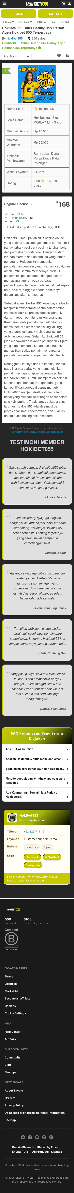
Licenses (11, 983)
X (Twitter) (52, 857)
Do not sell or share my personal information (35, 1112)
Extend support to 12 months (35, 227)
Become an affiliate (17, 998)
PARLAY (41, 22)
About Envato (14, 1090)
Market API (12, 991)
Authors (10, 1039)
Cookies (10, 1006)
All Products (40, 1151)
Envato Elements (23, 1147)
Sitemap (10, 1120)
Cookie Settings (15, 1013)
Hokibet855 (8, 22)
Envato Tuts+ (21, 1151)
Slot (53, 22)
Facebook (32, 857)
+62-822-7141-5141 (36, 831)
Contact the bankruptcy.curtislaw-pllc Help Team (37, 431)
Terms (9, 976)
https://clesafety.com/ (32, 820)
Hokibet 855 (25, 22)
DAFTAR (55, 13)
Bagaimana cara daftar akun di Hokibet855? (35, 769)
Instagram (33, 865)
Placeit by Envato (48, 1147)
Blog (8, 1064)
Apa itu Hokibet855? (19, 749)
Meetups (11, 1072)
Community (13, 1057)
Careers (10, 1098)
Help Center (13, 1031)
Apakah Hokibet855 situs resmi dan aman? (34, 759)
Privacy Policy (14, 1105)
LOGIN (18, 13)
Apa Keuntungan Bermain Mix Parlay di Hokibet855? (32, 794)
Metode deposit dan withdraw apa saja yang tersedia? (35, 780)
